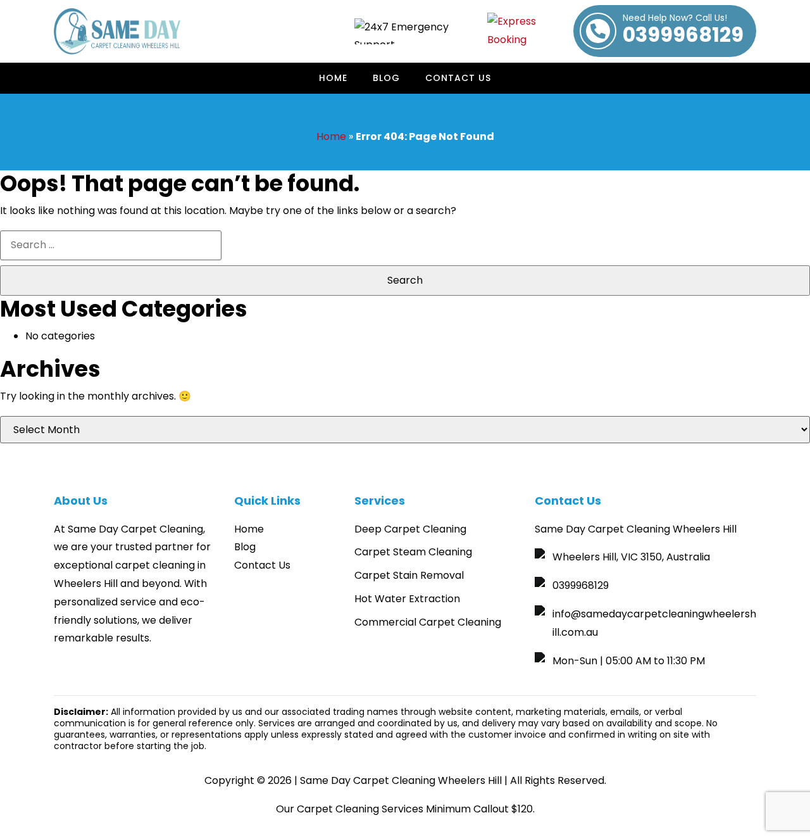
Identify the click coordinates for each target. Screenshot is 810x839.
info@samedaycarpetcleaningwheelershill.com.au (654, 623)
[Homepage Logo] (117, 31)
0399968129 (683, 31)
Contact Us (458, 78)
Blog (386, 78)
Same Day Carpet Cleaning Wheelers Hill (401, 780)
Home (333, 78)
